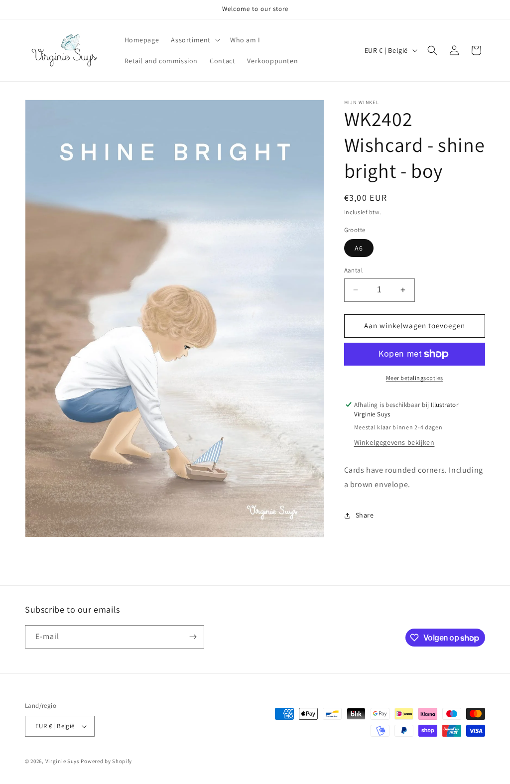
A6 (359, 248)
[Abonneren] (193, 637)
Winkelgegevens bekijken (394, 442)
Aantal (353, 270)
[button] (194, 39)
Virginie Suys (62, 761)
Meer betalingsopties (414, 378)
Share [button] (365, 515)
